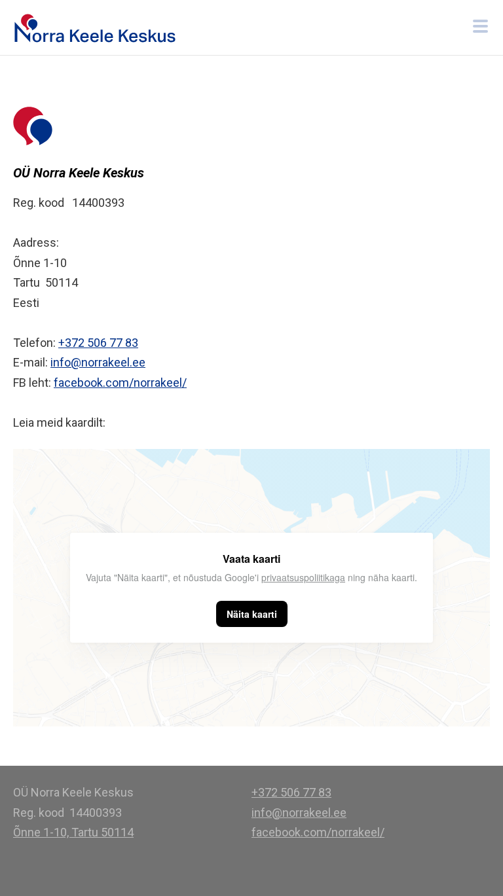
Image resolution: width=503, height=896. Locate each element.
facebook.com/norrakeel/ (120, 382)
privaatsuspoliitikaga (303, 577)
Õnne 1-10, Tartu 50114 (73, 832)
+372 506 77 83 (98, 342)
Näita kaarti (252, 613)
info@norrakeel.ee (97, 362)
